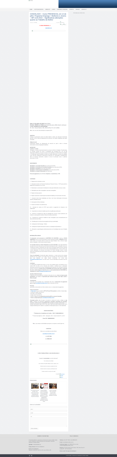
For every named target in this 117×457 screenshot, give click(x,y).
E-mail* (32, 412)
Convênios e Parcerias (62, 9)
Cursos (53, 9)
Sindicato (47, 9)
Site (31, 416)
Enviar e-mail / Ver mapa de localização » (68, 450)
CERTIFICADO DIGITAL (38, 9)
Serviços (78, 9)
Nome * (32, 409)
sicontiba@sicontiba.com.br (36, 259)
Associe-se (84, 9)
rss (31, 455)
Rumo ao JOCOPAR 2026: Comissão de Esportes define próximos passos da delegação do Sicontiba (53, 393)
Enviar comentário (34, 428)
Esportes (71, 9)
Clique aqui (33, 290)
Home (31, 9)
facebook (29, 455)
